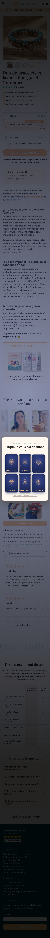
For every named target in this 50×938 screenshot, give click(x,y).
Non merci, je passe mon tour (25, 496)
